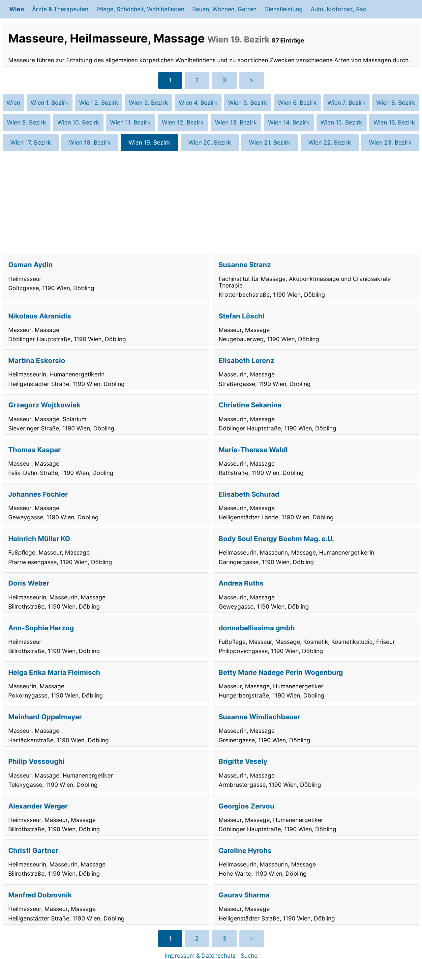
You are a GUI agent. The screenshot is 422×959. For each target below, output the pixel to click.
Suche (249, 955)
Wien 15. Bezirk (341, 122)
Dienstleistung (283, 9)
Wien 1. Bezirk (50, 102)
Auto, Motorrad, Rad (339, 9)
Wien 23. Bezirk (390, 142)
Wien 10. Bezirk (78, 122)
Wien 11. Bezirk (130, 122)
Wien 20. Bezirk (209, 142)
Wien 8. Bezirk (395, 102)
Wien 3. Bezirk (148, 102)
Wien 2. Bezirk (98, 102)
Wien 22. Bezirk (329, 142)
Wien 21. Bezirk (269, 142)
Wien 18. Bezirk (90, 142)
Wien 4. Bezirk (198, 102)
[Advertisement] (211, 202)
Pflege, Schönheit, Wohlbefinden (140, 9)
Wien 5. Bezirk (247, 102)
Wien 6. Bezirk (297, 102)
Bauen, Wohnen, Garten (224, 9)
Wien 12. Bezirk (183, 122)
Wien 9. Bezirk (26, 122)
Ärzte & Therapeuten (60, 9)
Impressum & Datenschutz (200, 955)
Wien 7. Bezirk (346, 102)
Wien (16, 9)
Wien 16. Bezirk (394, 122)
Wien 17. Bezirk (30, 142)
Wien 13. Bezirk (236, 122)
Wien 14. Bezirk (289, 122)
